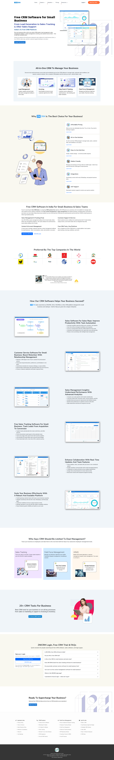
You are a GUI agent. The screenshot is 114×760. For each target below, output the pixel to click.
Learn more (69, 132)
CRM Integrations (42, 734)
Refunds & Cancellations (22, 729)
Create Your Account (20, 42)
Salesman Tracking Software (65, 729)
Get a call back (54, 757)
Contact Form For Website (44, 722)
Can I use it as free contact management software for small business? (63, 669)
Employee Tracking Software (65, 724)
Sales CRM (83, 729)
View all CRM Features (43, 736)
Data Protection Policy (22, 727)
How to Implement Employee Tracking (67, 722)
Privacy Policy (20, 722)
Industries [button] (49, 2)
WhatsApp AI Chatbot (43, 724)
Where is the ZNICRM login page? (53, 673)
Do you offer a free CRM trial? (52, 655)
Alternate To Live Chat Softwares (45, 731)
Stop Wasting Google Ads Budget (87, 724)
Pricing (57, 2)
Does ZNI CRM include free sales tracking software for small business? (63, 662)
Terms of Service (21, 724)
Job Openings (20, 734)
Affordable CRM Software (86, 727)
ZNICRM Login (37, 233)
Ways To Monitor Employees (86, 731)
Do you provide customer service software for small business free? (62, 666)
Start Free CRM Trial (27, 233)
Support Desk (60, 757)
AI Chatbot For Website (43, 727)
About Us (19, 731)
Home (35, 2)
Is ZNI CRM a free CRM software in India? (55, 652)
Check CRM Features (35, 616)
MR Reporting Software (64, 731)
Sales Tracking (42, 729)
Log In (83, 2)
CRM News (83, 734)
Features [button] (42, 2)
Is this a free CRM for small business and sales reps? (58, 659)
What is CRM (83, 722)
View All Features (63, 736)
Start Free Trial (93, 2)
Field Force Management (65, 727)
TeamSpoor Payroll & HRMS (65, 734)
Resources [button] (64, 2)
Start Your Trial (32, 704)
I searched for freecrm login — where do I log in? (57, 676)
